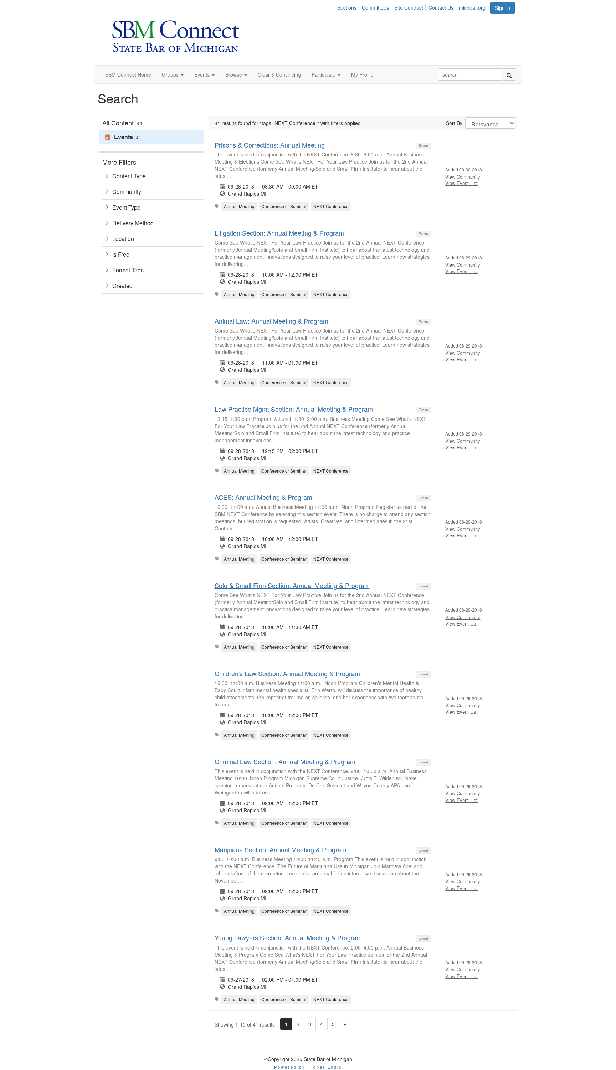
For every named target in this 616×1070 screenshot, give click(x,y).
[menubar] (413, 6)
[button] (172, 74)
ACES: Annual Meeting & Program (263, 496)
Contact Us (440, 7)
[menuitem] (349, 6)
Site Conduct (408, 7)
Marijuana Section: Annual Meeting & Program (280, 849)
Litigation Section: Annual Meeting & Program (279, 232)
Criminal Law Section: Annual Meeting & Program (285, 761)
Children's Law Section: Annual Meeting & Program (287, 673)
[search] (509, 74)
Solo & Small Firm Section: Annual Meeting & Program (292, 585)
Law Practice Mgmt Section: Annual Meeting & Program (294, 408)
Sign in (502, 7)
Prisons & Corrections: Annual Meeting (270, 144)
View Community (462, 176)
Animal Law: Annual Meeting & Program (271, 320)
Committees (375, 7)
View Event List (461, 183)
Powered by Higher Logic (308, 1067)
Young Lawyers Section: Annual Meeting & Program (288, 937)
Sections (346, 7)
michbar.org (472, 7)
